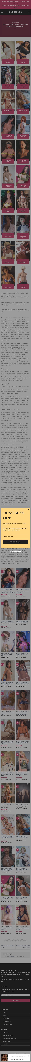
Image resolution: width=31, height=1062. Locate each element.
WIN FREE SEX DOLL (15, 542)
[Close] (28, 509)
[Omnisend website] (15, 551)
